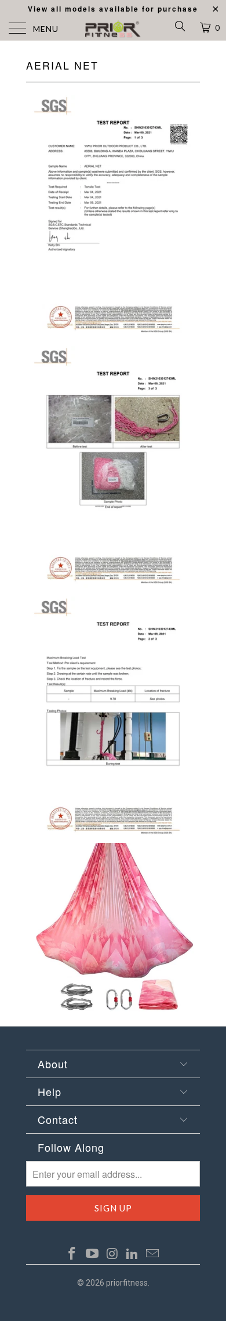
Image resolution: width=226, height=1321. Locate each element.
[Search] (179, 28)
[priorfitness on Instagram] (112, 1254)
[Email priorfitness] (153, 1254)
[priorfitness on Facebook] (72, 1254)
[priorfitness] (113, 29)
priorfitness (127, 1282)
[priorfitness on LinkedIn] (132, 1254)
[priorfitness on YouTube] (92, 1254)
